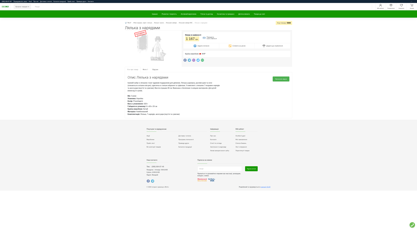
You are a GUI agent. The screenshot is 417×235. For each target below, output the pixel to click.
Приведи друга (81, 1)
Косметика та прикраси (225, 14)
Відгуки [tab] (155, 69)
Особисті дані (240, 136)
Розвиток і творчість (169, 14)
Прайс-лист (71, 1)
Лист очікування (241, 147)
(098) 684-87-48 (158, 167)
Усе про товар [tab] (132, 69)
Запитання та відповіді (218, 147)
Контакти (91, 1)
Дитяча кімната (244, 14)
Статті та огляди (216, 143)
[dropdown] (412, 225)
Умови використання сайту (219, 150)
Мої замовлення (241, 139)
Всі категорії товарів (154, 147)
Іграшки (155, 14)
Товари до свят (259, 14)
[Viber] (193, 61)
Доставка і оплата (46, 1)
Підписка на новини (204, 160)
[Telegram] (189, 61)
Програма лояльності (186, 139)
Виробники (150, 139)
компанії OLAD (265, 187)
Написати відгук (281, 79)
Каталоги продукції (59, 1)
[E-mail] (202, 61)
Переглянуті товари (242, 150)
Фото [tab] (145, 69)
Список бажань (241, 143)
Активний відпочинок (188, 14)
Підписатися (251, 169)
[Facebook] (185, 61)
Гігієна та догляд (206, 14)
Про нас (36, 1)
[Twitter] (198, 61)
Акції (30, 1)
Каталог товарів (21, 7)
